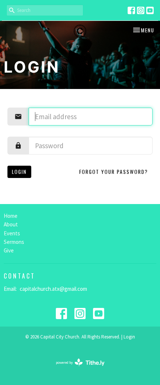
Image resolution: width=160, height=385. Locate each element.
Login (19, 171)
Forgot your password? (113, 171)
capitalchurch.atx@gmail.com (53, 288)
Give (9, 250)
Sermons (14, 241)
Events (12, 233)
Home (10, 215)
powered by (75, 369)
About (11, 224)
